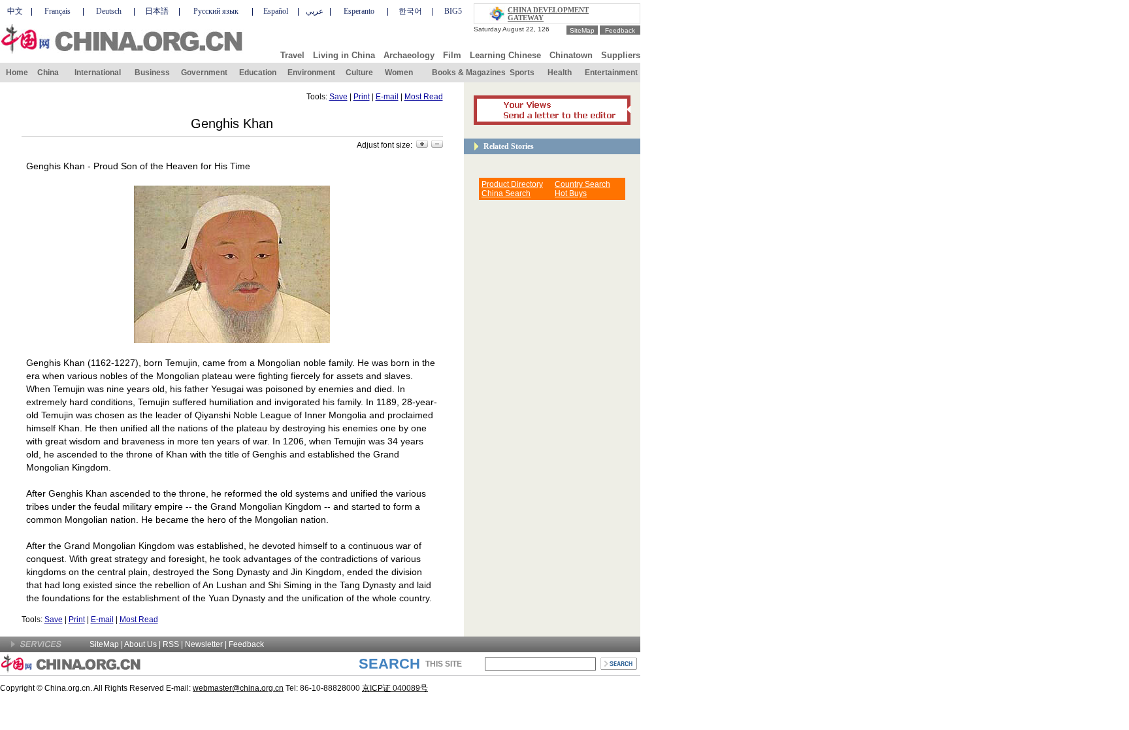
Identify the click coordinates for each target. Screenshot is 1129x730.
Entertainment (611, 72)
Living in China (344, 55)
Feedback (620, 30)
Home (17, 72)
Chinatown (571, 55)
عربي (314, 11)
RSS (171, 644)
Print (361, 96)
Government (204, 72)
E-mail (387, 96)
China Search (506, 193)
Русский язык (215, 11)
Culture (359, 72)
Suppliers (620, 55)
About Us (140, 644)
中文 (15, 11)
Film (452, 55)
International (97, 72)
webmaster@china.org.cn (238, 688)
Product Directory (512, 184)
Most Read (423, 96)
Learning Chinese (505, 55)
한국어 (410, 11)
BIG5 (453, 11)
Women (399, 72)
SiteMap (582, 30)
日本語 (157, 11)
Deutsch (109, 11)
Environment (311, 72)
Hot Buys (571, 193)
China (48, 72)
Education (257, 72)
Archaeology (409, 55)
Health (560, 72)
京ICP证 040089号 (395, 688)
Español (275, 11)
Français (57, 11)
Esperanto (359, 11)
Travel (292, 55)
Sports (522, 72)
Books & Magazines (469, 72)
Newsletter (204, 644)
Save (338, 96)
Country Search (582, 184)
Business (152, 72)
